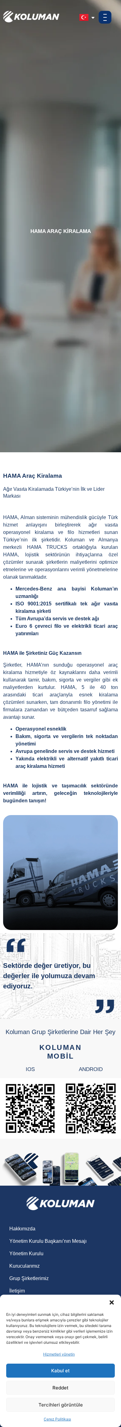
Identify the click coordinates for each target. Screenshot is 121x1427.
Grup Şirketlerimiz (29, 1278)
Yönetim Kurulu (26, 1253)
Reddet (60, 1388)
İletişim (17, 1290)
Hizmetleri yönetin (59, 1354)
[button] (112, 1302)
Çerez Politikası (57, 1419)
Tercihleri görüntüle (60, 1405)
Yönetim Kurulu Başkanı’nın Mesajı (48, 1241)
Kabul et (60, 1371)
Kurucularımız (24, 1266)
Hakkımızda (22, 1228)
